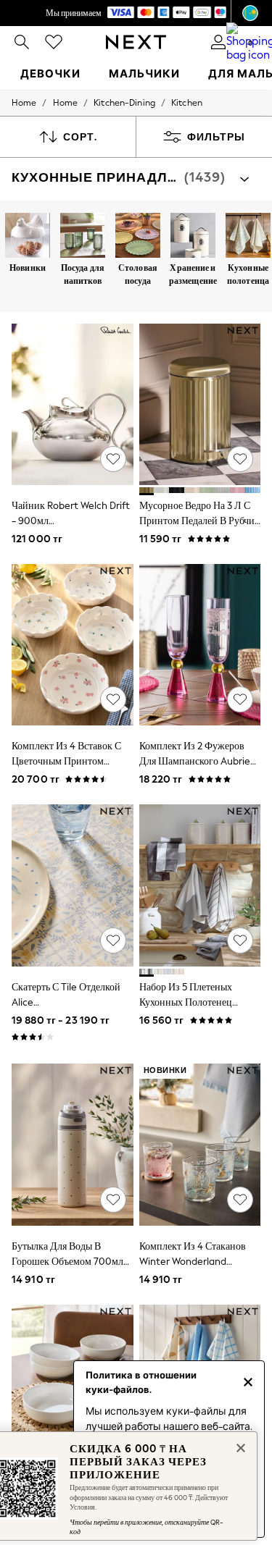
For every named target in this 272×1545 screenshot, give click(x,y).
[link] (22, 42)
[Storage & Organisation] (193, 236)
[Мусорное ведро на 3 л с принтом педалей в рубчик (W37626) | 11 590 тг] (200, 404)
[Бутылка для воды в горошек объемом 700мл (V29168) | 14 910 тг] (72, 1144)
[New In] (27, 236)
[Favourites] (54, 42)
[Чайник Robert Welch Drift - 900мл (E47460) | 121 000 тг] (72, 404)
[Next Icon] (136, 42)
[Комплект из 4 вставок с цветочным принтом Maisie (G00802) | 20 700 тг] (72, 644)
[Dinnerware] (137, 236)
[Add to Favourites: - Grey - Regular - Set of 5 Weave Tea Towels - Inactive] (240, 940)
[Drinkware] (82, 236)
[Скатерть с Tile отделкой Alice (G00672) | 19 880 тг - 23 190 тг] (72, 885)
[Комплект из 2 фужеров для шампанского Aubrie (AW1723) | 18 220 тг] (200, 644)
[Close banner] (239, 1446)
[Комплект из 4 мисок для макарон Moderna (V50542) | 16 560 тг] (72, 1385)
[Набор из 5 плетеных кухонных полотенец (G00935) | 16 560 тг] (200, 885)
